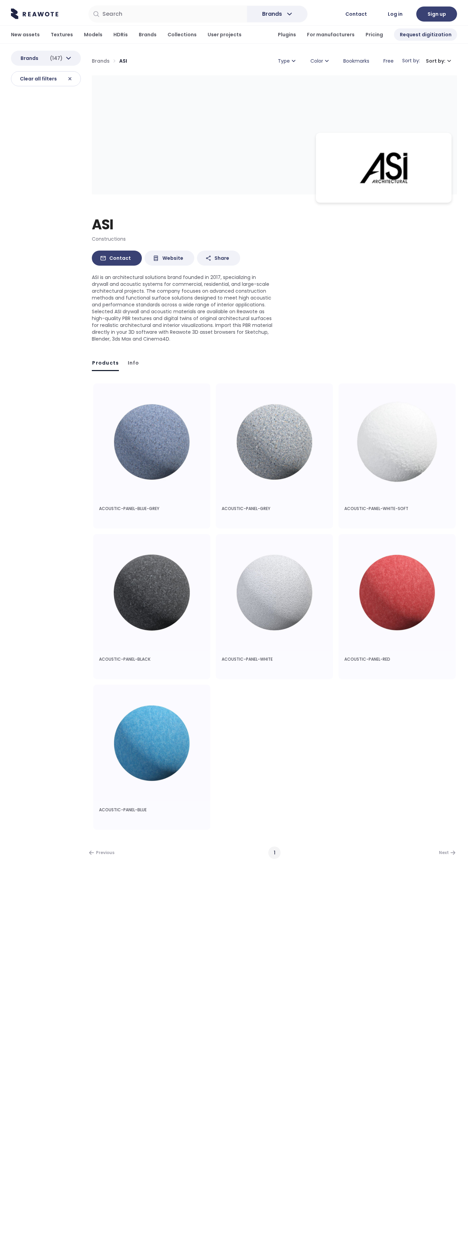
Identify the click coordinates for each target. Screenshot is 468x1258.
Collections (182, 34)
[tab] (105, 363)
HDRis (120, 34)
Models (93, 34)
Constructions (109, 239)
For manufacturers (331, 34)
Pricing (374, 34)
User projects (225, 34)
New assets (25, 34)
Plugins (287, 34)
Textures (62, 34)
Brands (148, 34)
